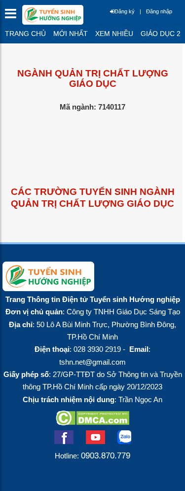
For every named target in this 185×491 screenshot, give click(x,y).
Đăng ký (124, 11)
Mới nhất (70, 34)
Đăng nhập (159, 11)
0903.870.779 (105, 455)
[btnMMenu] (13, 16)
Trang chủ (25, 34)
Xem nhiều (114, 34)
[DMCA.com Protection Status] (92, 422)
